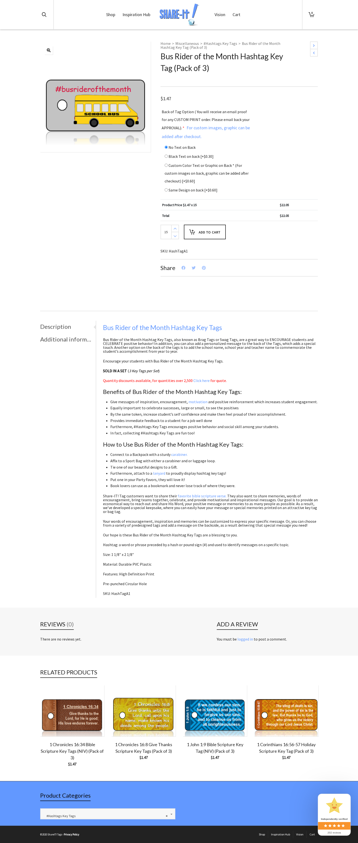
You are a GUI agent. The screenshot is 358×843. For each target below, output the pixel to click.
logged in (245, 639)
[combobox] (107, 813)
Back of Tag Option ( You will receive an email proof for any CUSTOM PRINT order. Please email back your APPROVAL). (206, 124)
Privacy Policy (71, 834)
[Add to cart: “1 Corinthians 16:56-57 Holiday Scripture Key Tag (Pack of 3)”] (265, 725)
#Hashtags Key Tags (220, 43)
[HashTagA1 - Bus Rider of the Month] (49, 50)
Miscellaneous (187, 43)
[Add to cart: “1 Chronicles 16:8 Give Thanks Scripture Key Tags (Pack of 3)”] (122, 725)
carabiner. (179, 454)
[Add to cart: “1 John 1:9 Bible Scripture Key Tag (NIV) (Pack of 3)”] (194, 725)
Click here (201, 380)
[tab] (68, 326)
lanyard (159, 473)
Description (55, 326)
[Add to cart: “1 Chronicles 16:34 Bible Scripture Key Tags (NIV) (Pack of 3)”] (51, 725)
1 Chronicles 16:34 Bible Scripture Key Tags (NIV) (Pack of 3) (72, 751)
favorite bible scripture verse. (202, 495)
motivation (197, 401)
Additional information (66, 339)
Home (165, 43)
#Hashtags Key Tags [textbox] (106, 816)
